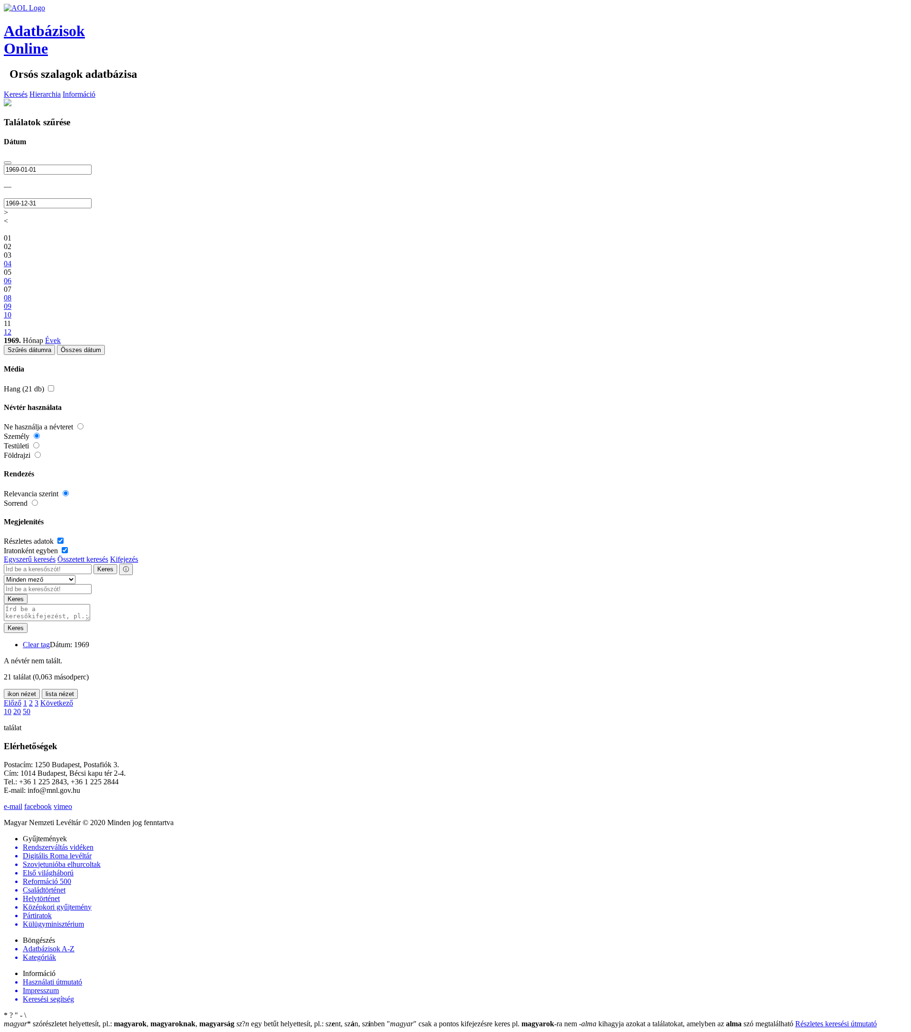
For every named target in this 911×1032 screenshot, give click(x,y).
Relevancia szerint (32, 494)
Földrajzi (18, 455)
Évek (53, 340)
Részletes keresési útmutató (836, 1024)
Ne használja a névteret (39, 427)
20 (17, 711)
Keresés (16, 94)
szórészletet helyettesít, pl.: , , (119, 1024)
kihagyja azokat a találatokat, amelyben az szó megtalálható (687, 1024)
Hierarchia (45, 94)
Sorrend (16, 503)
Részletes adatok (30, 541)
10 (7, 711)
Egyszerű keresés (30, 559)
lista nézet (60, 693)
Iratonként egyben (32, 551)
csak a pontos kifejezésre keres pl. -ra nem (483, 1024)
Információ (79, 94)
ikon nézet (22, 693)
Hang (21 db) (25, 389)
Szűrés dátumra (29, 349)
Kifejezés (124, 559)
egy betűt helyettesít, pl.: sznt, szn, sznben (311, 1024)
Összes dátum (81, 349)
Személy (17, 436)
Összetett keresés (82, 559)
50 (26, 711)
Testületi (17, 446)
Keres (105, 569)
